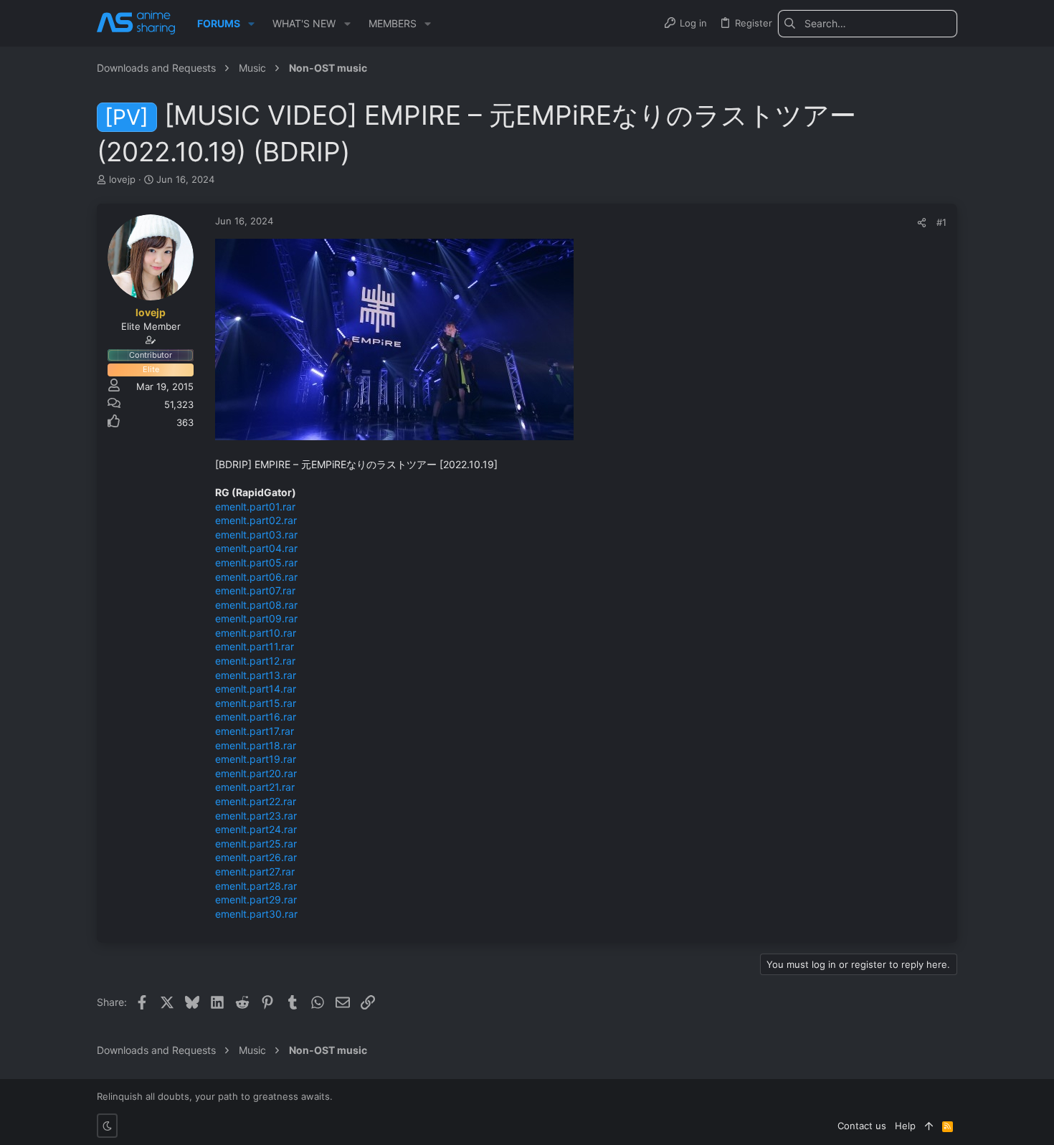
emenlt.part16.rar (255, 717)
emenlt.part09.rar (256, 618)
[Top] (929, 1125)
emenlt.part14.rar (255, 689)
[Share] (921, 222)
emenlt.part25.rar (256, 843)
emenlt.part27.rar (255, 871)
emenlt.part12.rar (255, 661)
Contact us (861, 1125)
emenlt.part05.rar (256, 562)
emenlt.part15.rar (255, 703)
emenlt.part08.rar (256, 605)
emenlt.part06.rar (256, 577)
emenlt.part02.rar (256, 520)
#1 (941, 222)
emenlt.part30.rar (256, 914)
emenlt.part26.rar (256, 857)
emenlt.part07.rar (255, 590)
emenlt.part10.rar (255, 633)
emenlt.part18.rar (255, 745)
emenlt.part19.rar (255, 759)
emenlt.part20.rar (256, 773)
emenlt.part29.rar (256, 899)
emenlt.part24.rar (256, 829)
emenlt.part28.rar (256, 886)
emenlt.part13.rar (255, 675)
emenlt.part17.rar (254, 731)
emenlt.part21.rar (255, 787)
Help (905, 1125)
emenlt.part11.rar (254, 646)
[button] (251, 23)
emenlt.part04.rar (256, 548)
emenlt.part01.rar (255, 506)
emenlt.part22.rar (255, 801)
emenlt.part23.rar (256, 815)
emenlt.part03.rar (256, 534)
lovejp (122, 179)
